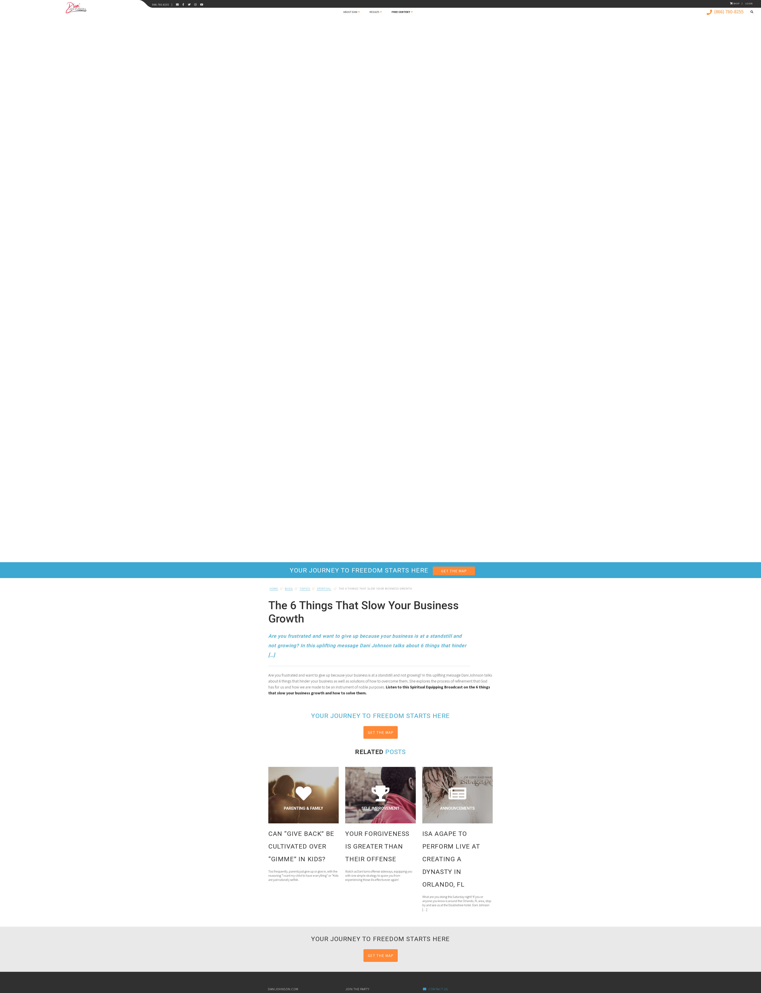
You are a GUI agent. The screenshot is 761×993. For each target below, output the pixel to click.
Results (374, 12)
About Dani (350, 12)
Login (749, 3)
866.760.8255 (160, 4)
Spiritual (324, 588)
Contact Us (438, 989)
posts (395, 752)
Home (274, 588)
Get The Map (454, 570)
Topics (305, 588)
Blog (289, 588)
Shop (736, 3)
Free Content (401, 12)
